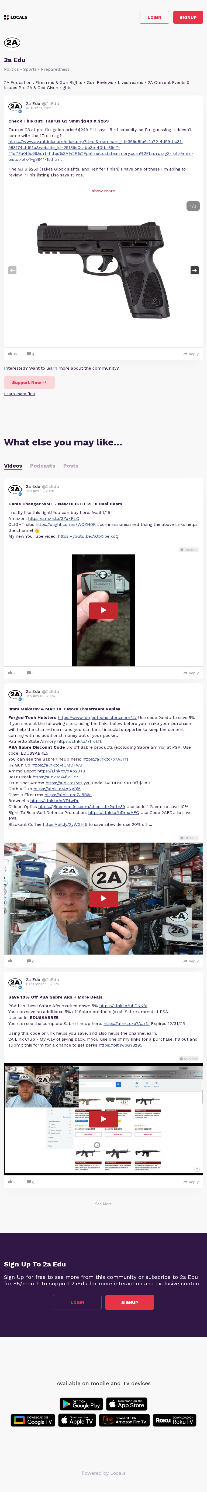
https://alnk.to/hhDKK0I (123, 1005)
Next (194, 270)
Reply (194, 354)
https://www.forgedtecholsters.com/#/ (97, 717)
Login (154, 17)
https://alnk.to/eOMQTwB (57, 765)
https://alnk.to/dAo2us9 (61, 771)
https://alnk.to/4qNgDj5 (57, 788)
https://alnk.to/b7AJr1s (105, 759)
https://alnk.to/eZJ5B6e (68, 794)
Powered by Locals (104, 1473)
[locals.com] (15, 17)
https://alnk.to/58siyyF (68, 782)
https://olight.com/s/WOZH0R (66, 524)
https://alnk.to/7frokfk (79, 741)
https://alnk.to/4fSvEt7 (55, 776)
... (10, 180)
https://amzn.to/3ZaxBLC (53, 518)
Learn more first (19, 393)
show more (103, 190)
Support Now (26, 382)
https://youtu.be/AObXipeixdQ (88, 536)
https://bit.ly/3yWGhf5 (65, 824)
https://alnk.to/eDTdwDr (54, 800)
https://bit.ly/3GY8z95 (120, 1045)
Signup (188, 17)
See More (103, 1204)
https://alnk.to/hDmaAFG (113, 812)
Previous (12, 270)
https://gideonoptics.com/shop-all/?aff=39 (81, 806)
